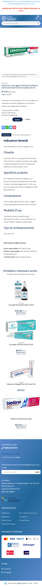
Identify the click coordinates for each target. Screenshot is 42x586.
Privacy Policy (7, 520)
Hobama (21, 382)
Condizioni (23, 517)
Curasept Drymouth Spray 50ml (21, 305)
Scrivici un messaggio (11, 457)
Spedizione (6, 513)
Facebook (7, 569)
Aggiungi (17, 120)
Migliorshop (21, 583)
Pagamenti (5, 517)
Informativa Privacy (9, 524)
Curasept (21, 303)
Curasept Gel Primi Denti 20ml (21, 344)
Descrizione (6, 135)
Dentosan (5, 83)
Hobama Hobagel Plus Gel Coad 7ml (21, 384)
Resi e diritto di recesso (28, 513)
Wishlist (28, 119)
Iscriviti (37, 472)
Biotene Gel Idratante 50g (21, 419)
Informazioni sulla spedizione (21, 135)
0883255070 (11, 448)
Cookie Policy (24, 520)
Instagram (7, 572)
